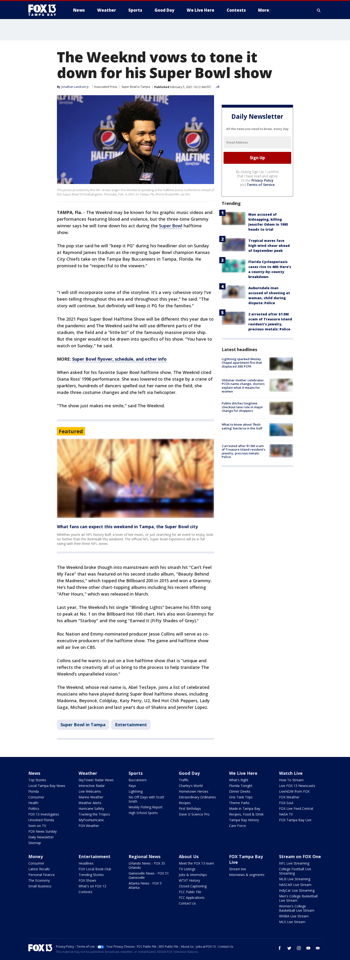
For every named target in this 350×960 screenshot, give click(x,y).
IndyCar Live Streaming (297, 890)
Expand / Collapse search (319, 10)
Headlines (86, 863)
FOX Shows (87, 880)
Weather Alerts (90, 803)
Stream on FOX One (300, 856)
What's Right (238, 780)
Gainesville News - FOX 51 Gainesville (149, 875)
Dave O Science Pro (194, 814)
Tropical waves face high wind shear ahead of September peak (269, 245)
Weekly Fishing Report (146, 807)
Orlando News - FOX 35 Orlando (147, 865)
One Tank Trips (241, 797)
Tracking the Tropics (94, 814)
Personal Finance (41, 874)
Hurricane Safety (91, 808)
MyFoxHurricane (91, 820)
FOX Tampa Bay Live (295, 820)
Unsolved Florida (41, 820)
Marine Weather (91, 797)
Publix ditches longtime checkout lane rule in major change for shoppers (242, 407)
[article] (135, 478)
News (34, 773)
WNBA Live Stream (294, 916)
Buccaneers (138, 780)
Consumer (36, 797)
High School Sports (143, 813)
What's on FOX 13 (92, 886)
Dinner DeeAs (239, 791)
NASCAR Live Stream (295, 884)
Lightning (136, 791)
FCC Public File (190, 892)
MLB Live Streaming (294, 879)
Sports (136, 773)
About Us (189, 856)
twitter (289, 948)
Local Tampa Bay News (46, 785)
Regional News (144, 856)
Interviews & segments (247, 874)
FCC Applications (192, 897)
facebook (280, 948)
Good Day (189, 773)
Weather (88, 773)
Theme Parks (239, 803)
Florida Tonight (240, 785)
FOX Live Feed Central (296, 808)
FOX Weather (89, 825)
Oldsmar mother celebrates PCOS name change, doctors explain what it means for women (243, 385)
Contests (85, 892)
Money (35, 856)
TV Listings (187, 869)
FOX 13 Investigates (43, 814)
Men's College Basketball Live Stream (298, 898)
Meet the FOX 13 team (196, 863)
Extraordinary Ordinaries (197, 797)
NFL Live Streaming (294, 863)
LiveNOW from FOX (294, 791)
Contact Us (187, 903)
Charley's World (191, 785)
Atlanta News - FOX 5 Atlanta (145, 885)
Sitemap (34, 843)
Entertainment (131, 724)
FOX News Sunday (42, 831)
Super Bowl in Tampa (135, 87)
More (263, 10)
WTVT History (189, 880)
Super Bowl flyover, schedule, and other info (119, 359)
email (318, 948)
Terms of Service (261, 184)
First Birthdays (190, 808)
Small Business (39, 886)
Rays (132, 785)
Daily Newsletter (41, 837)
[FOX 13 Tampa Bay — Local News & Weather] (44, 10)
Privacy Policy (262, 180)
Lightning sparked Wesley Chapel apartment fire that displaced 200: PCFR (242, 362)
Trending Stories (91, 874)
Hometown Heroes (193, 791)
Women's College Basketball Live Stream (296, 908)
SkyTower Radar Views (96, 780)
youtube (308, 948)
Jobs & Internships (193, 874)
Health (33, 803)
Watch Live (291, 773)
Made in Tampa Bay (244, 808)
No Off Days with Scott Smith (146, 799)
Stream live (237, 869)
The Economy (39, 880)
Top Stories (37, 780)
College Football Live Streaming (295, 871)
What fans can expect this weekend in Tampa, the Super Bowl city (127, 526)
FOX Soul (286, 803)
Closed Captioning (193, 886)
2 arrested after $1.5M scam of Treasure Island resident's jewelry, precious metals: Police (243, 451)
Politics (33, 808)
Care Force (237, 825)
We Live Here (243, 773)
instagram (299, 948)
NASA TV (286, 814)
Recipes (185, 803)
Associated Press (105, 87)
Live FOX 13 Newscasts (297, 785)
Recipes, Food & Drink (246, 814)
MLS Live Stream (292, 922)
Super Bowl (170, 226)
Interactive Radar (92, 785)
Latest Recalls (39, 869)
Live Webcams (90, 791)
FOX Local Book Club (95, 869)
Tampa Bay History (244, 820)
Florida (33, 791)
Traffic (184, 780)
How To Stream (291, 780)
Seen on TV (37, 825)
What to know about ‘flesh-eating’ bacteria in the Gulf (242, 427)
